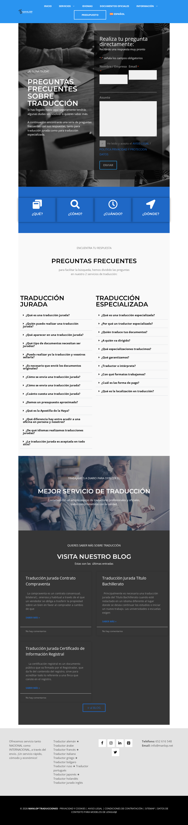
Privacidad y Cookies (73, 808)
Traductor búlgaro (64, 762)
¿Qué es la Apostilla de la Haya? (47, 410)
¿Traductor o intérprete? (118, 366)
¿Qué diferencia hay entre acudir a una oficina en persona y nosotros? (51, 420)
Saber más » (33, 617)
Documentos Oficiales (114, 6)
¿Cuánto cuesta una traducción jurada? (53, 394)
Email (134, 66)
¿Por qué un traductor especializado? (127, 323)
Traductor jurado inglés (68, 782)
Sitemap (150, 808)
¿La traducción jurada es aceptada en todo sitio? (54, 443)
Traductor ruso (62, 766)
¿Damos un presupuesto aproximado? (52, 402)
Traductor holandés (65, 778)
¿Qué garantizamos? (115, 357)
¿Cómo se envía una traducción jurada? (53, 377)
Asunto (105, 97)
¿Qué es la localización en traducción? (127, 391)
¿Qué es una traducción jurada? (48, 315)
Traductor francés (64, 749)
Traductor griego (63, 758)
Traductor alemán (64, 741)
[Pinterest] (128, 743)
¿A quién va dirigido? (115, 340)
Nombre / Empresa (113, 68)
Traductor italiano (64, 754)
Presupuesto (90, 15)
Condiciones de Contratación (124, 808)
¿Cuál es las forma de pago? (120, 382)
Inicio (48, 6)
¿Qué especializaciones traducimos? (126, 349)
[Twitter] (115, 752)
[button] (56, 315)
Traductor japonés (64, 774)
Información (145, 6)
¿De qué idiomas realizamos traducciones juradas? (53, 431)
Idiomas (87, 6)
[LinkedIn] (120, 743)
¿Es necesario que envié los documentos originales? (52, 367)
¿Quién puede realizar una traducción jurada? (50, 325)
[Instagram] (111, 743)
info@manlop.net (162, 745)
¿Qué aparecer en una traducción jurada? (54, 335)
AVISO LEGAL (141, 143)
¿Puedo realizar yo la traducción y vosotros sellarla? (54, 356)
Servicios (65, 6)
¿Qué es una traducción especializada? (128, 315)
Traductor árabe (63, 745)
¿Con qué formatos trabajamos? (123, 374)
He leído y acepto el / (125, 149)
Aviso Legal (95, 808)
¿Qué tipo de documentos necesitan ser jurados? (52, 344)
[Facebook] (102, 743)
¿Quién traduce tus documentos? (124, 332)
